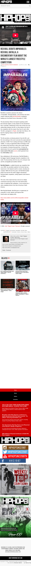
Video (26, 230)
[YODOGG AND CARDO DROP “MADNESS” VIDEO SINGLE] (23, 285)
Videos (28, 232)
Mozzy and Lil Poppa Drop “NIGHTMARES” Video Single (7, 290)
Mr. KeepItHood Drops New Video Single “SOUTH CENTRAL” (7, 272)
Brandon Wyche (18, 562)
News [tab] (15, 390)
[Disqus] (15, 320)
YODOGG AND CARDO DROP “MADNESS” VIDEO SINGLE (22, 294)
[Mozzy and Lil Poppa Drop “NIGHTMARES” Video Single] (8, 283)
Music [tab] (15, 393)
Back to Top (28, 562)
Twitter (3, 250)
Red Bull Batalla (16, 116)
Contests (18, 232)
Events (22, 232)
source (15, 151)
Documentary (12, 230)
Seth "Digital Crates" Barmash (10, 64)
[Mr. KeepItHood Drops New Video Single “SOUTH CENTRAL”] (8, 265)
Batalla (7, 230)
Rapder (14, 131)
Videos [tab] (15, 396)
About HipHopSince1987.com (15, 558)
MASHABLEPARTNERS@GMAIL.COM (13, 551)
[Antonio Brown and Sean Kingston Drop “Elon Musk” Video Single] (23, 265)
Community (13, 232)
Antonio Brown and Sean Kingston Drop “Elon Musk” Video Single (22, 272)
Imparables (18, 230)
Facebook (8, 250)
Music (25, 232)
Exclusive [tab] (15, 399)
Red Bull (22, 230)
